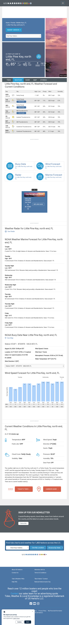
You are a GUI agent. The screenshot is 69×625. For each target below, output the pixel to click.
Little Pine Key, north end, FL (16, 25)
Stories (43, 80)
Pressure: (46, 454)
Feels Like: (15, 444)
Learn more (16, 618)
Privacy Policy (42, 610)
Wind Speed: (47, 440)
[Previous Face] (33, 190)
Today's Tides (23, 489)
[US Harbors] (17, 3)
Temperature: (16, 440)
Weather (18, 80)
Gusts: (45, 448)
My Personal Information (55, 610)
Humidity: (46, 458)
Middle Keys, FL (21, 23)
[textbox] (23, 36)
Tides (9, 80)
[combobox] (23, 36)
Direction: (46, 444)
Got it (27, 622)
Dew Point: (47, 463)
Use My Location (38, 548)
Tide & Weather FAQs (18, 579)
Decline (19, 622)
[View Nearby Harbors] (38, 56)
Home (8, 23)
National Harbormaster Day (42, 582)
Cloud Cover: (16, 454)
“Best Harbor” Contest (41, 579)
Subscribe (23, 523)
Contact (14, 593)
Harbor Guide (51, 489)
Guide (27, 80)
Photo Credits (63, 75)
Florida (13, 23)
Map (35, 80)
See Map (10, 338)
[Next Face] (36, 190)
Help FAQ (14, 582)
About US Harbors (17, 569)
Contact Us (15, 572)
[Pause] (34, 190)
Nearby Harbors (13, 30)
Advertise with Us (39, 569)
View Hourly (21, 101)
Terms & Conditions (40, 572)
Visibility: (15, 458)
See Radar (11, 231)
